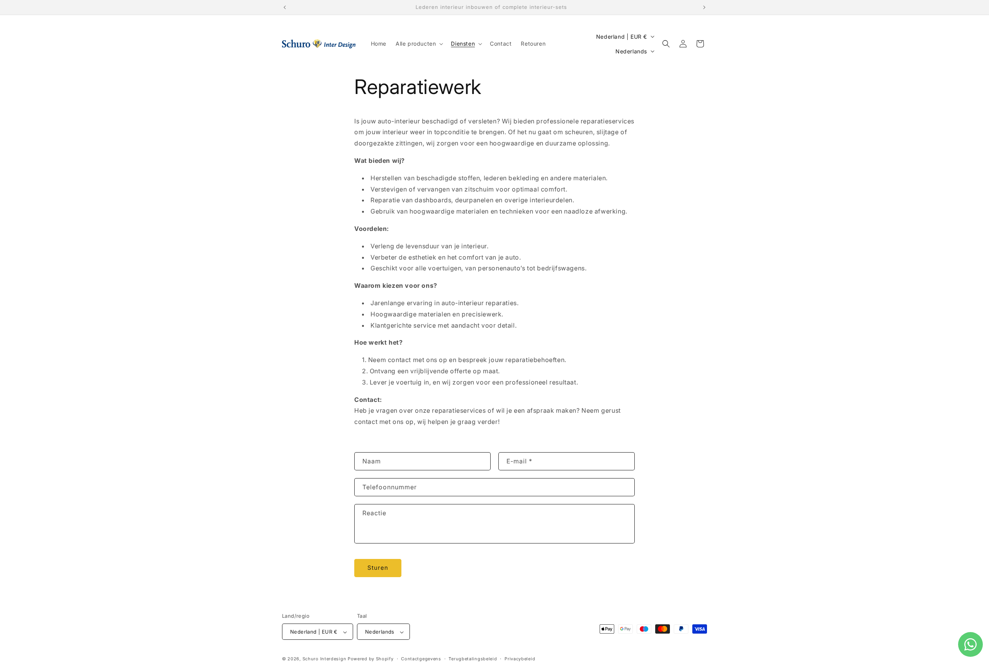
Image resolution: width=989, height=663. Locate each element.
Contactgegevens (421, 658)
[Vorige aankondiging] (284, 7)
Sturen (377, 567)
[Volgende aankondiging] (704, 7)
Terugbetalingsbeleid (473, 658)
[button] (418, 44)
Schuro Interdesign (324, 659)
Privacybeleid (520, 658)
